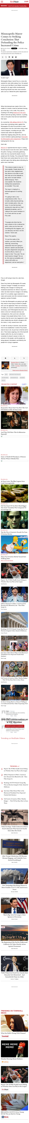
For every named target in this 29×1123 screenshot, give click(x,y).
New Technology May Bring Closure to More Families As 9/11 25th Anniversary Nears (15, 887)
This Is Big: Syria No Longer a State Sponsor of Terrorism (14, 916)
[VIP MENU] (26, 1)
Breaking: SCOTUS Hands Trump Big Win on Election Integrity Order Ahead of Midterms (14, 630)
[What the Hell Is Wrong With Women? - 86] (14, 1023)
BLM (6, 374)
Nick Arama (4, 609)
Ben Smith (14, 862)
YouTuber (17, 365)
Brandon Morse (6, 48)
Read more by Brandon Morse (20, 370)
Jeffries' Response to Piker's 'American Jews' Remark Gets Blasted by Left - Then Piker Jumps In (13, 605)
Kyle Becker (4, 584)
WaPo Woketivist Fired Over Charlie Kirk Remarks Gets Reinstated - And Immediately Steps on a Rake (14, 975)
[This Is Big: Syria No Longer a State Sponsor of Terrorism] (14, 905)
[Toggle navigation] (2, 1)
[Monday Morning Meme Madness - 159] (14, 1048)
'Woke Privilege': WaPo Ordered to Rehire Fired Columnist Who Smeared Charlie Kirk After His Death (14, 829)
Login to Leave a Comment (14, 726)
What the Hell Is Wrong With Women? (13, 1033)
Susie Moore (4, 633)
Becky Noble (14, 891)
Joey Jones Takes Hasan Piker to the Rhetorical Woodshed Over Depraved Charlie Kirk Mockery (14, 654)
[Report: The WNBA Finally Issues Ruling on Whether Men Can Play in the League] (14, 570)
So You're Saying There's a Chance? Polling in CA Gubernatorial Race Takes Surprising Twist (14, 702)
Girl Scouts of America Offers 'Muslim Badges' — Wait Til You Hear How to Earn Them (14, 679)
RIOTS (3, 380)
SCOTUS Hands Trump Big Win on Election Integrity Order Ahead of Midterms (18, 6)
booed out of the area (19, 112)
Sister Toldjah (14, 979)
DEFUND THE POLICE (15, 374)
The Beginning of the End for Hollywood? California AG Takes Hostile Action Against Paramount (14, 944)
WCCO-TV (4, 147)
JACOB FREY (5, 377)
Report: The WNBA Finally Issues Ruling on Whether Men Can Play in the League (13, 581)
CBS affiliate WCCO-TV (16, 122)
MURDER (22, 377)
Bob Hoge (3, 658)
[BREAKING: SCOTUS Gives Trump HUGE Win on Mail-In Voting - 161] (14, 1102)
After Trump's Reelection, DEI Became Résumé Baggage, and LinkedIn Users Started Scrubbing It (14, 858)
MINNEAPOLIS (14, 377)
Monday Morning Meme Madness (12, 1059)
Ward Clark (14, 919)
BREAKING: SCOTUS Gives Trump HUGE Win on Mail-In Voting (12, 1113)
